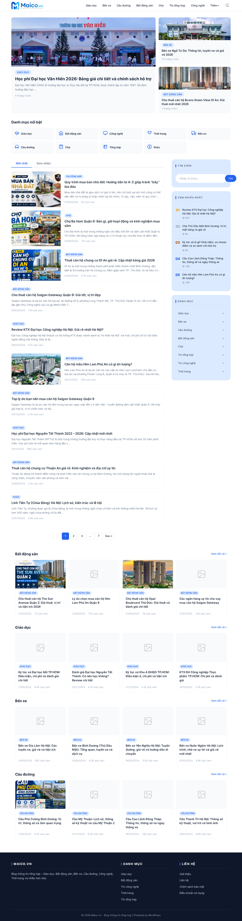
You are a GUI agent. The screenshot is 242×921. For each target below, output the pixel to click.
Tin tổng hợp (177, 5)
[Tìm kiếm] (227, 5)
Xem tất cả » (219, 553)
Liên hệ (184, 880)
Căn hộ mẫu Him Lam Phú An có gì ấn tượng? (203, 276)
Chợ (161, 5)
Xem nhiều (43, 163)
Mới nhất (21, 163)
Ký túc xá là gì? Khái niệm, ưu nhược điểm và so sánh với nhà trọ (204, 244)
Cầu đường (124, 5)
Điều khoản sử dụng (192, 892)
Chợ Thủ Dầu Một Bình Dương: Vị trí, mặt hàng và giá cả (204, 228)
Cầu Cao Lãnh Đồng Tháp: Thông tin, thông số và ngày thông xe (202, 260)
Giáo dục (91, 5)
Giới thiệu (185, 874)
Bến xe (106, 5)
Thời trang (184, 371)
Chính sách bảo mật (192, 886)
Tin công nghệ (186, 363)
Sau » (108, 535)
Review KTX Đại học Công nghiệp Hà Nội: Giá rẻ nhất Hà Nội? (202, 211)
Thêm (213, 5)
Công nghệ (198, 5)
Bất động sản (144, 5)
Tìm (230, 178)
